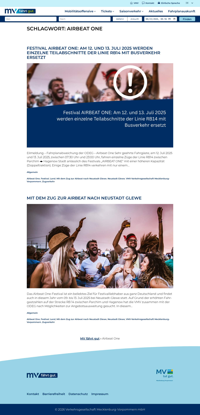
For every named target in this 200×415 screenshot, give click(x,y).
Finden (187, 19)
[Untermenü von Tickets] (113, 11)
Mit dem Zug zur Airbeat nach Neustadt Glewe (82, 178)
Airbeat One (33, 178)
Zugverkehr (48, 181)
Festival (45, 178)
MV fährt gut (89, 338)
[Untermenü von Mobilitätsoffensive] (95, 11)
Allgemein (32, 172)
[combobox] (30, 19)
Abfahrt (120, 19)
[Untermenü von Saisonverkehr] (142, 11)
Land (52, 178)
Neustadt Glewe (116, 178)
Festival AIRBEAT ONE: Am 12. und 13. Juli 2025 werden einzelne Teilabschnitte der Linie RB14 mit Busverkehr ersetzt (93, 53)
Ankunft (135, 19)
